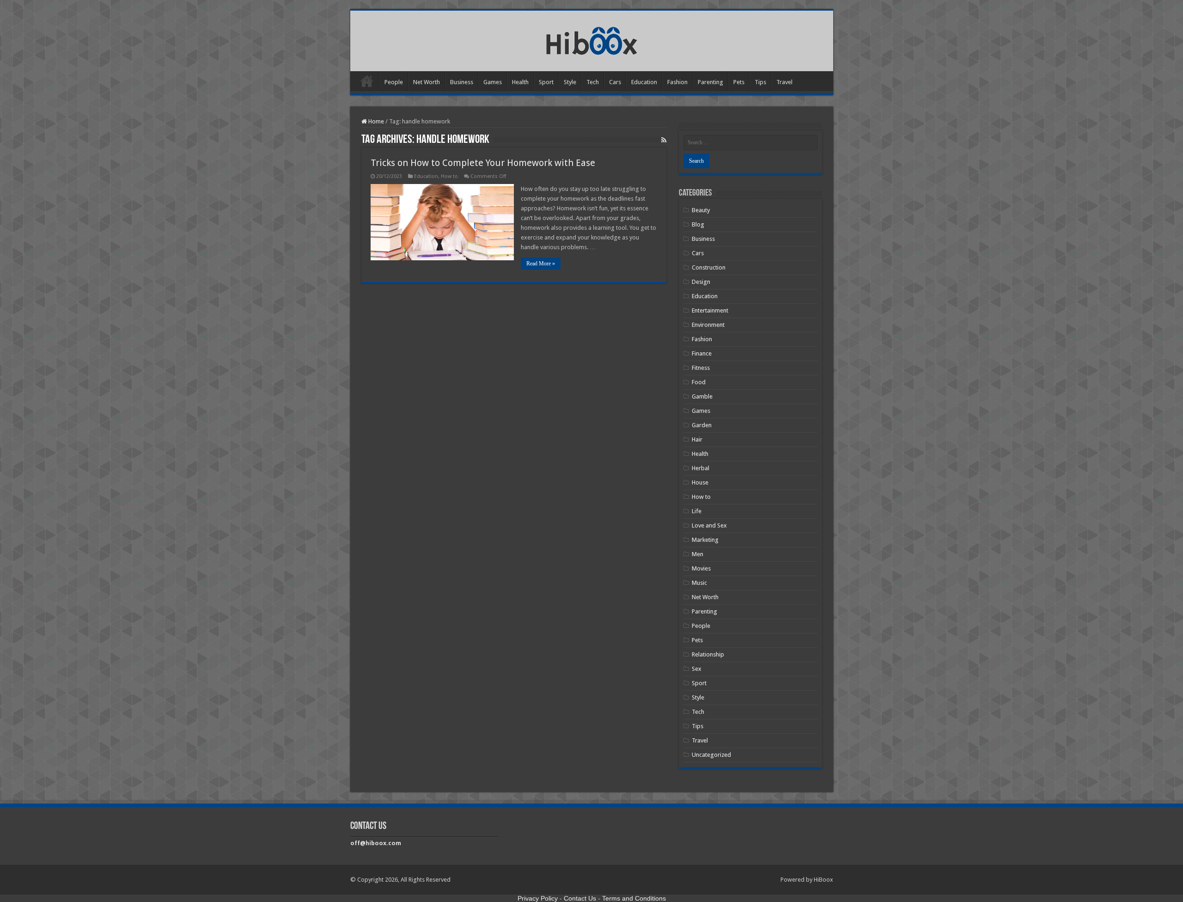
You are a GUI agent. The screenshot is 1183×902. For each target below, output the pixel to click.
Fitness (701, 367)
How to (449, 176)
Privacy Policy (538, 898)
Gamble (702, 396)
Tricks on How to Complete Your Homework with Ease (483, 162)
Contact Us (580, 898)
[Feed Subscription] (663, 140)
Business (461, 82)
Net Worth (426, 82)
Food (699, 382)
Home (367, 81)
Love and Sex (709, 525)
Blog (698, 224)
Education (644, 82)
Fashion (677, 82)
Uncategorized (711, 754)
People (393, 82)
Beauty (701, 210)
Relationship (708, 654)
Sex (696, 668)
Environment (708, 324)
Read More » (540, 263)
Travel (784, 82)
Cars (615, 82)
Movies (701, 568)
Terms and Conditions (634, 898)
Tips (760, 82)
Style (570, 82)
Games (492, 82)
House (700, 482)
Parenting (710, 82)
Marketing (705, 539)
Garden (702, 425)
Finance (702, 353)
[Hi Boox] (591, 39)
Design (701, 281)
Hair (697, 439)
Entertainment (710, 310)
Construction (709, 267)
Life (696, 511)
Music (699, 582)
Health (520, 82)
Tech (592, 82)
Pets (738, 82)
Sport (546, 82)
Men (697, 554)
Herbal (700, 468)
